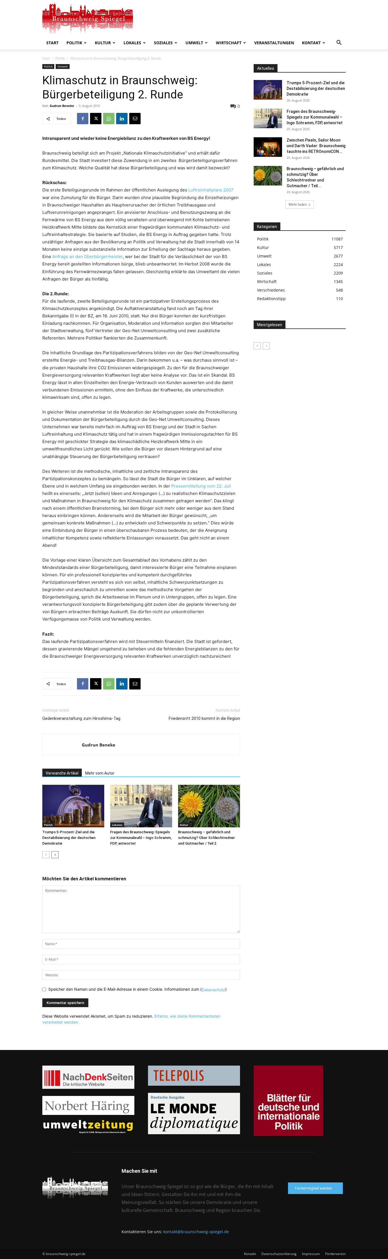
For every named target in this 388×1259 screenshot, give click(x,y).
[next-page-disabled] (266, 345)
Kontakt (311, 42)
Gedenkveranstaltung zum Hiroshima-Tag (81, 718)
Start (52, 42)
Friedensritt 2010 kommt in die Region (204, 718)
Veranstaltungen (274, 42)
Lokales (132, 42)
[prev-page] (45, 854)
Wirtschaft (228, 42)
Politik (74, 42)
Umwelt (194, 42)
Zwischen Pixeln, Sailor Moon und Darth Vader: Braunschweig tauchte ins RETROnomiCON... (316, 146)
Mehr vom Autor (99, 773)
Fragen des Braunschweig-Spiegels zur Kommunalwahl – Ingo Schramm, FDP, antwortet (141, 837)
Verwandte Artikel (62, 773)
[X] (95, 118)
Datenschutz (213, 989)
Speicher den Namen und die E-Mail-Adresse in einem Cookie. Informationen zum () (137, 989)
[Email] (135, 118)
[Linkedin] (122, 118)
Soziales (163, 42)
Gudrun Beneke (62, 106)
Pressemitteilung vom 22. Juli (201, 486)
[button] (339, 43)
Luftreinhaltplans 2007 (210, 190)
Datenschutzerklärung (279, 1253)
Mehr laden (298, 204)
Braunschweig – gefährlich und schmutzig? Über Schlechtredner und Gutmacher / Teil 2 (206, 837)
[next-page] (55, 854)
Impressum (311, 1253)
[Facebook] (82, 118)
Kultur (103, 42)
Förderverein (335, 1253)
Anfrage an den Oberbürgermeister (87, 256)
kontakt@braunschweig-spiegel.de (196, 1231)
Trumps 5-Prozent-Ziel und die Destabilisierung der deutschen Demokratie (68, 837)
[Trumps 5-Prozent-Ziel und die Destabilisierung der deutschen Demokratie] (73, 806)
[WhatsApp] (108, 118)
